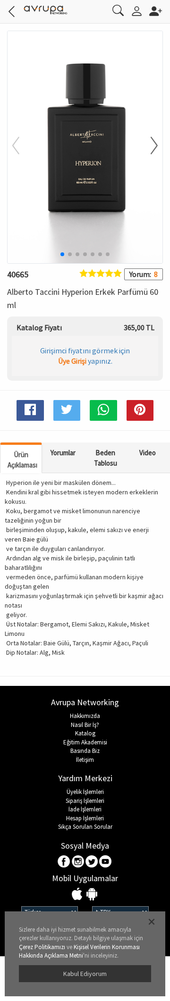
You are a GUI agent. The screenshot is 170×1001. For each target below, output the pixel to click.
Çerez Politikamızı (42, 947)
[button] (148, 146)
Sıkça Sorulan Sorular (85, 827)
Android (92, 894)
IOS (78, 894)
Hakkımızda (85, 716)
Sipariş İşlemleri (85, 801)
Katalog (85, 733)
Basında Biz (85, 751)
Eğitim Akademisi (85, 742)
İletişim (85, 760)
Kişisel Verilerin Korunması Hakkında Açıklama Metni (79, 951)
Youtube (105, 862)
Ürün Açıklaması (22, 459)
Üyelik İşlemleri (85, 792)
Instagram (78, 862)
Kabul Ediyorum (85, 973)
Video (147, 452)
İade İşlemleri (85, 809)
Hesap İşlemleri (85, 818)
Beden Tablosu (105, 457)
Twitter (92, 862)
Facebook (64, 862)
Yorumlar (63, 452)
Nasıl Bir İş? (85, 725)
